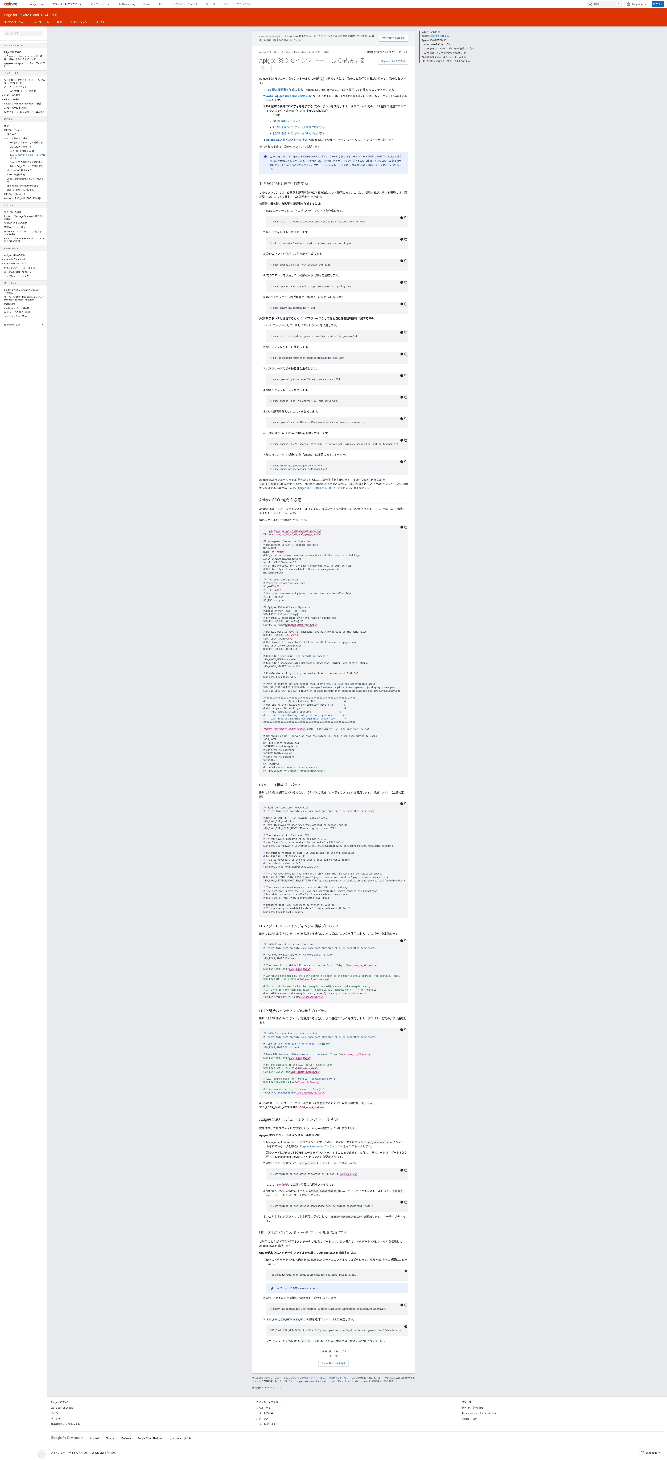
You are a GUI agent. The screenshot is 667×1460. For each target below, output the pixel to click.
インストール (41, 22)
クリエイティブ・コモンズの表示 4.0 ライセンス (326, 1378)
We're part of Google (62, 1407)
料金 (226, 4)
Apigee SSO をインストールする (286, 139)
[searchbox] (23, 33)
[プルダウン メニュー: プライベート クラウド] (82, 4)
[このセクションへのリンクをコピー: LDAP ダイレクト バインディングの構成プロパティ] (342, 926)
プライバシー (58, 1452)
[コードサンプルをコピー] (406, 218)
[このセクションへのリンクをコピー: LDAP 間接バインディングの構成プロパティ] (330, 1011)
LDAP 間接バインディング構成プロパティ (299, 133)
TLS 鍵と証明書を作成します (284, 89)
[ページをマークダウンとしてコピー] (264, 68)
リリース (210, 4)
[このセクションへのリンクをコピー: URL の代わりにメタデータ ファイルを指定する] (350, 1233)
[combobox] (604, 4)
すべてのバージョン (15, 22)
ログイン (658, 4)
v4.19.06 (50, 15)
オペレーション (78, 22)
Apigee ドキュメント (270, 52)
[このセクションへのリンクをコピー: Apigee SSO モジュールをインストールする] (341, 1120)
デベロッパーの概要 (473, 1407)
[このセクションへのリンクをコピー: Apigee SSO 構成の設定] (305, 500)
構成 (59, 22)
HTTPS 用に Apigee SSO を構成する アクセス (363, 165)
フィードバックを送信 (393, 61)
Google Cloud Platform (150, 1438)
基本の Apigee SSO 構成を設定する (288, 96)
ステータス (262, 1418)
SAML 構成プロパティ (286, 121)
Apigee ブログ (469, 1418)
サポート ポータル (266, 1424)
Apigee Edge (37, 4)
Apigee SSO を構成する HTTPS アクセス (323, 488)
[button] (23, 87)
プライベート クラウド (64, 4)
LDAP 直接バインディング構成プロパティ (299, 127)
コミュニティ (244, 4)
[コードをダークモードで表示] (402, 218)
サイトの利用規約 (78, 1452)
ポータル (100, 22)
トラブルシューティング (184, 4)
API (161, 4)
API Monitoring (127, 4)
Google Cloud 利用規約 (104, 1452)
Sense (146, 4)
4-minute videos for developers (479, 1413)
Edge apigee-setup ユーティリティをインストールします (335, 1146)
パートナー (57, 1418)
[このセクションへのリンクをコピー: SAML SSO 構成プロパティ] (304, 785)
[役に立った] (400, 52)
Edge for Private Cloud (21, 15)
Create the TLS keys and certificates (347, 873)
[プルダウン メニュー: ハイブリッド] (110, 4)
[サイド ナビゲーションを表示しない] (41, 1453)
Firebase (126, 1438)
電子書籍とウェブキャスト (65, 1424)
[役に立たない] (405, 52)
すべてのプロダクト (180, 1438)
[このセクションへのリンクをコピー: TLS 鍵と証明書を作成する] (311, 184)
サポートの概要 (264, 1413)
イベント (56, 1413)
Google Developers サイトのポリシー (314, 1381)
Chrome (110, 1438)
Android (94, 1438)
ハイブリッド (98, 4)
